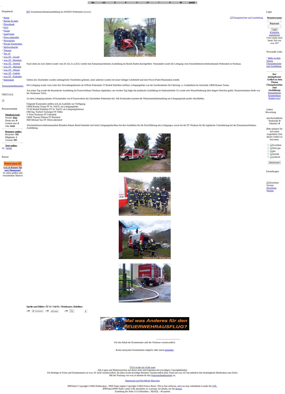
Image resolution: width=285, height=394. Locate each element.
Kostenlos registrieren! (274, 33)
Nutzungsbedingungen (12, 86)
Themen (7, 50)
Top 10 (7, 53)
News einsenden (11, 37)
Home (6, 17)
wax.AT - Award (11, 57)
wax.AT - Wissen (12, 70)
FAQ (6, 27)
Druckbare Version (271, 189)
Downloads (9, 24)
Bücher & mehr (11, 21)
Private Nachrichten (13, 44)
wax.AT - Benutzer (13, 60)
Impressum (9, 80)
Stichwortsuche (11, 47)
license (178, 388)
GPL (214, 386)
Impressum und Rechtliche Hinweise (142, 380)
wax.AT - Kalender (13, 76)
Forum (7, 31)
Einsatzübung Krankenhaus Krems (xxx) (274, 95)
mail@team (9, 34)
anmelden (169, 350)
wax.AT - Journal (12, 63)
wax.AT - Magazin (12, 66)
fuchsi (9, 148)
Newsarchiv (9, 40)
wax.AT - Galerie (12, 73)
